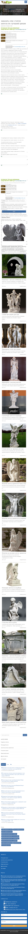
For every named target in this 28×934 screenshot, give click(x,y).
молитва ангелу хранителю (7, 747)
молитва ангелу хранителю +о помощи (9, 833)
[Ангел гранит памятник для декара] (14, 676)
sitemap (16, 931)
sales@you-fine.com (12, 125)
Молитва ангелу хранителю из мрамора (14, 518)
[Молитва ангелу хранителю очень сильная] (14, 470)
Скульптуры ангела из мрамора (11, 415)
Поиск (25, 735)
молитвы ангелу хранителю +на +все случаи (10, 836)
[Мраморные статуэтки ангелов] (14, 369)
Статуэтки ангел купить (9, 622)
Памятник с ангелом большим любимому (14, 656)
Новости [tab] (3, 764)
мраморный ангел (17, 842)
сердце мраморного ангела (7, 829)
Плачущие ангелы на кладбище (11, 588)
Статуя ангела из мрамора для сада (13, 449)
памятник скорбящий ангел (7, 842)
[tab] (11, 764)
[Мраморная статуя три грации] (14, 336)
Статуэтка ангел (4, 750)
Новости (11, 9)
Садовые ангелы (5, 742)
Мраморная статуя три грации (11, 349)
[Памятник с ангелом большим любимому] (14, 642)
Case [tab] (8, 764)
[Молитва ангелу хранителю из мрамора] (14, 505)
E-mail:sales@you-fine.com (20, 29)
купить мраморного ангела (7, 831)
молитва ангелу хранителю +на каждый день (10, 838)
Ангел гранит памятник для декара (13, 689)
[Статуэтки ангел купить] (14, 609)
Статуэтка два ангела (6, 845)
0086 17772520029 (22, 123)
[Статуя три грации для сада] (14, 301)
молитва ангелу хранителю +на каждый (9, 840)
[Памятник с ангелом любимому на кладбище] (14, 266)
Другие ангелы (4, 756)
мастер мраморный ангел (18, 829)
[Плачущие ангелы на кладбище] (14, 574)
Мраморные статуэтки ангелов (11, 382)
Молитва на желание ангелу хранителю (14, 553)
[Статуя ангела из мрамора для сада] (14, 435)
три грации (3, 758)
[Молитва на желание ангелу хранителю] (14, 540)
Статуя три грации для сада (10, 314)
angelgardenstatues (23, 251)
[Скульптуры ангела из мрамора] (14, 402)
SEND (14, 925)
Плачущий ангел (5, 744)
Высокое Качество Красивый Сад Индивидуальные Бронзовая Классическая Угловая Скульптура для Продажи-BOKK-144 (13, 814)
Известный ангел (5, 753)
